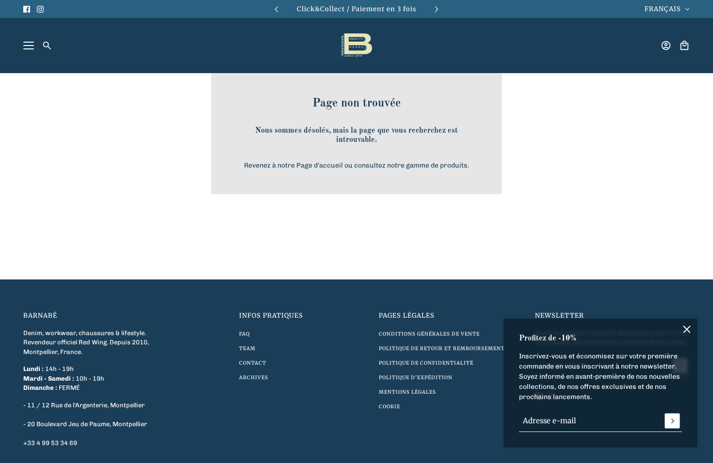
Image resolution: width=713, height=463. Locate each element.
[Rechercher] (47, 45)
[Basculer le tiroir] (28, 45)
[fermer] (687, 329)
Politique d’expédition (416, 377)
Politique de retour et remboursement (442, 348)
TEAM (247, 348)
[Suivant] (436, 8)
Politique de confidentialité (426, 363)
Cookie (389, 406)
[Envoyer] (672, 421)
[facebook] (26, 9)
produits (454, 165)
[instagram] (40, 9)
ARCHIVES (253, 377)
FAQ (244, 334)
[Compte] (666, 45)
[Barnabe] (356, 45)
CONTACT (252, 363)
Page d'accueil (319, 165)
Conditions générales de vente (429, 334)
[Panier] (684, 45)
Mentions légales (407, 392)
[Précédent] (276, 8)
